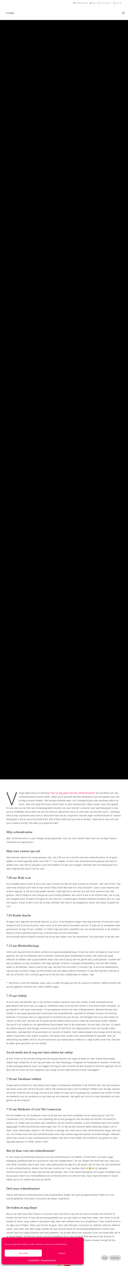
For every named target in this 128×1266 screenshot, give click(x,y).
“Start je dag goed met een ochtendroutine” (72, 792)
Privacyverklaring (48, 1260)
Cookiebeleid (33, 1260)
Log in (119, 3)
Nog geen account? (101, 3)
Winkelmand (82, 3)
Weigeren (62, 1253)
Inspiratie (67, 392)
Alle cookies (23, 1253)
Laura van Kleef (50, 407)
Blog (59, 392)
